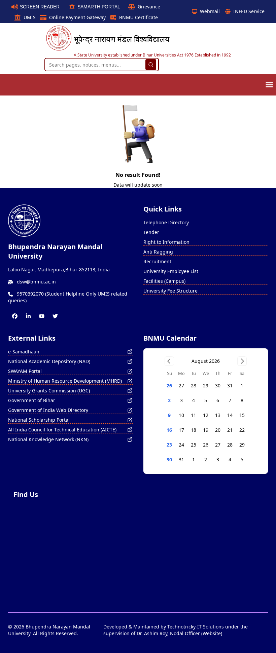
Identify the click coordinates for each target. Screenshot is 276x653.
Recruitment (157, 261)
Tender (151, 232)
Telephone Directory (166, 222)
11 (193, 415)
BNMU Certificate (138, 17)
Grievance (149, 6)
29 (205, 385)
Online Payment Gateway (77, 17)
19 (205, 430)
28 (193, 385)
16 (169, 430)
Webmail (210, 11)
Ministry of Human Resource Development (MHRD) (65, 381)
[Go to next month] (242, 361)
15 (242, 415)
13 (217, 415)
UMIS (30, 17)
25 (193, 444)
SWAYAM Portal (25, 371)
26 (169, 385)
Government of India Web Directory (48, 410)
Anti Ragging (158, 251)
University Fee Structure (170, 290)
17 (181, 430)
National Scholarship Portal (39, 420)
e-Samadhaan (23, 351)
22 (242, 430)
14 (230, 415)
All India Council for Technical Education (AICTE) (62, 429)
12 (205, 415)
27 (181, 385)
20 (217, 430)
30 (217, 385)
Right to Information (166, 242)
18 (193, 430)
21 (230, 430)
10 (181, 415)
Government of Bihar (31, 400)
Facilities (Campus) (164, 281)
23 (169, 444)
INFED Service (249, 11)
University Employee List (170, 271)
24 (181, 444)
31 (230, 385)
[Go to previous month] (169, 361)
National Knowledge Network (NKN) (48, 439)
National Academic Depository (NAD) (49, 361)
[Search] (150, 64)
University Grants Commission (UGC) (49, 390)
